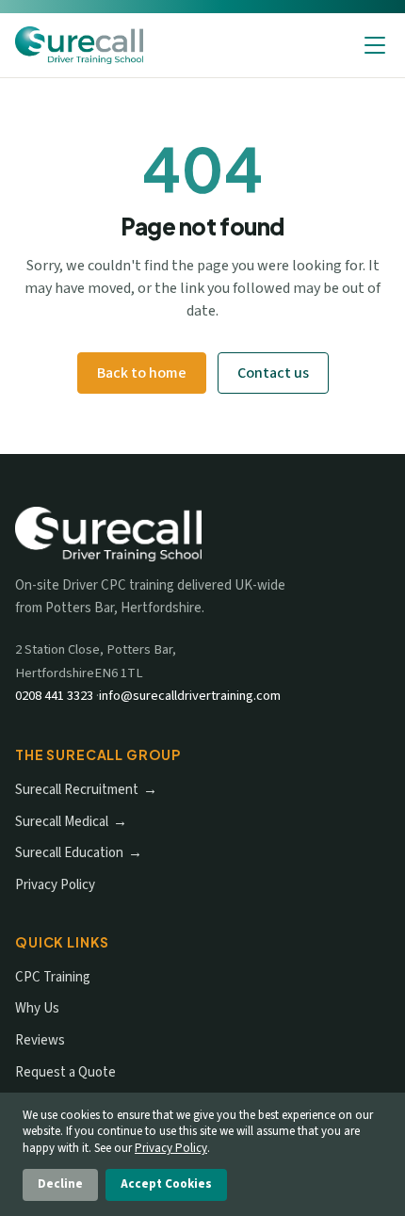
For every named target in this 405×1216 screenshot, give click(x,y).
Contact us (273, 373)
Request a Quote (65, 1072)
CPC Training (52, 977)
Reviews (40, 1040)
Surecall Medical (61, 822)
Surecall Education (69, 853)
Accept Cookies (166, 1183)
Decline (60, 1183)
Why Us (37, 1008)
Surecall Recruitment (76, 790)
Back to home (141, 373)
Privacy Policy (55, 885)
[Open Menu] (375, 45)
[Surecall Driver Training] (79, 45)
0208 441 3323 (54, 695)
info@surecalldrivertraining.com (190, 695)
